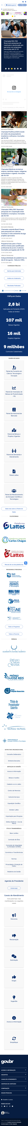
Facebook (7, 1106)
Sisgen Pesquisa (6, 1093)
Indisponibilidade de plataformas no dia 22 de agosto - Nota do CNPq (14, 259)
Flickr (12, 1106)
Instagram (10, 1106)
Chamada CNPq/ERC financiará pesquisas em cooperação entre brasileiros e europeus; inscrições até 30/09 (13, 212)
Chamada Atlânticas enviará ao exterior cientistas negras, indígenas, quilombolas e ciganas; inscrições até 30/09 (14, 172)
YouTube (4, 1106)
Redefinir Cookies (8, 1099)
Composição (5, 1088)
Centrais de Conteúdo (8, 1084)
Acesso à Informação (8, 1070)
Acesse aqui (14, 888)
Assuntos (4, 1074)
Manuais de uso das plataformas (14, 564)
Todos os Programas (14, 626)
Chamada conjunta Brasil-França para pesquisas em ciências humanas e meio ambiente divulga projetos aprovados (13, 232)
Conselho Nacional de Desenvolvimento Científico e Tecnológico (10, 9)
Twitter (2, 1106)
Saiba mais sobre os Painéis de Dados (14, 509)
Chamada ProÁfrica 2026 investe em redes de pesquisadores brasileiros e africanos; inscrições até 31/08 (12, 135)
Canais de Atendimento (9, 1079)
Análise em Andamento (14, 278)
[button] (12, 16)
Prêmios (14, 639)
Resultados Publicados (14, 285)
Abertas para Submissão (14, 271)
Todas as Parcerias (14, 634)
